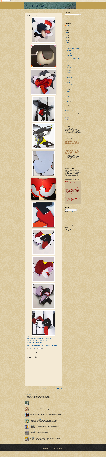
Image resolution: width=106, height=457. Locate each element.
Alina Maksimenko (33, 413)
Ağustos (68, 91)
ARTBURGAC (36, 5)
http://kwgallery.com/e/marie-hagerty (33, 336)
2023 (67, 32)
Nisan (68, 98)
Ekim (68, 88)
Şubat (68, 101)
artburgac (68, 25)
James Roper (69, 57)
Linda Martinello (69, 63)
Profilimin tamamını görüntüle (70, 26)
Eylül (68, 89)
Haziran (68, 94)
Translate (73, 211)
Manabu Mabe (69, 75)
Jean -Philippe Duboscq (71, 85)
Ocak (68, 103)
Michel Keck (69, 82)
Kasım (68, 45)
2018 (67, 35)
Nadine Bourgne (69, 80)
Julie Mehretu (69, 60)
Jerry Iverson (69, 68)
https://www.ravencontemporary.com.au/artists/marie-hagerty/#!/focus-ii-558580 (41, 345)
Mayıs (68, 96)
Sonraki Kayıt (28, 388)
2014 (67, 42)
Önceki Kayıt (59, 388)
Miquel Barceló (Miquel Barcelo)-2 (73, 48)
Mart (68, 99)
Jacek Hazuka (32, 431)
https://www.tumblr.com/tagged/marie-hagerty (35, 342)
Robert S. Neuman (70, 79)
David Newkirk (69, 62)
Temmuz (68, 93)
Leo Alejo (68, 65)
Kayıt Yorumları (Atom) (32, 390)
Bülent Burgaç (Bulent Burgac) (31, 394)
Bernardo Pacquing (70, 53)
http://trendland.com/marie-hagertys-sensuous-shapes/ (36, 340)
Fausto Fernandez (70, 46)
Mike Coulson (69, 70)
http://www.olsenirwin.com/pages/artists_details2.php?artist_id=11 (39, 338)
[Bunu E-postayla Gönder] (37, 348)
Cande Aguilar (32, 425)
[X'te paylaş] (40, 348)
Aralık (68, 43)
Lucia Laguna (69, 72)
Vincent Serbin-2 (70, 55)
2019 (67, 33)
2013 (67, 105)
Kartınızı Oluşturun (67, 119)
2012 (67, 107)
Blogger (50, 448)
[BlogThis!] (39, 348)
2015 (67, 40)
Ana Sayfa (43, 388)
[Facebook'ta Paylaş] (41, 348)
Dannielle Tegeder (70, 77)
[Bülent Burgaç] (65, 118)
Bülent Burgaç (67, 117)
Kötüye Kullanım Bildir (69, 110)
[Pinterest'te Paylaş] (42, 348)
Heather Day (69, 67)
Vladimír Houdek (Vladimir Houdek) (73, 58)
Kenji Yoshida (69, 50)
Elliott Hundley (69, 84)
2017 (67, 37)
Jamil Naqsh (32, 437)
